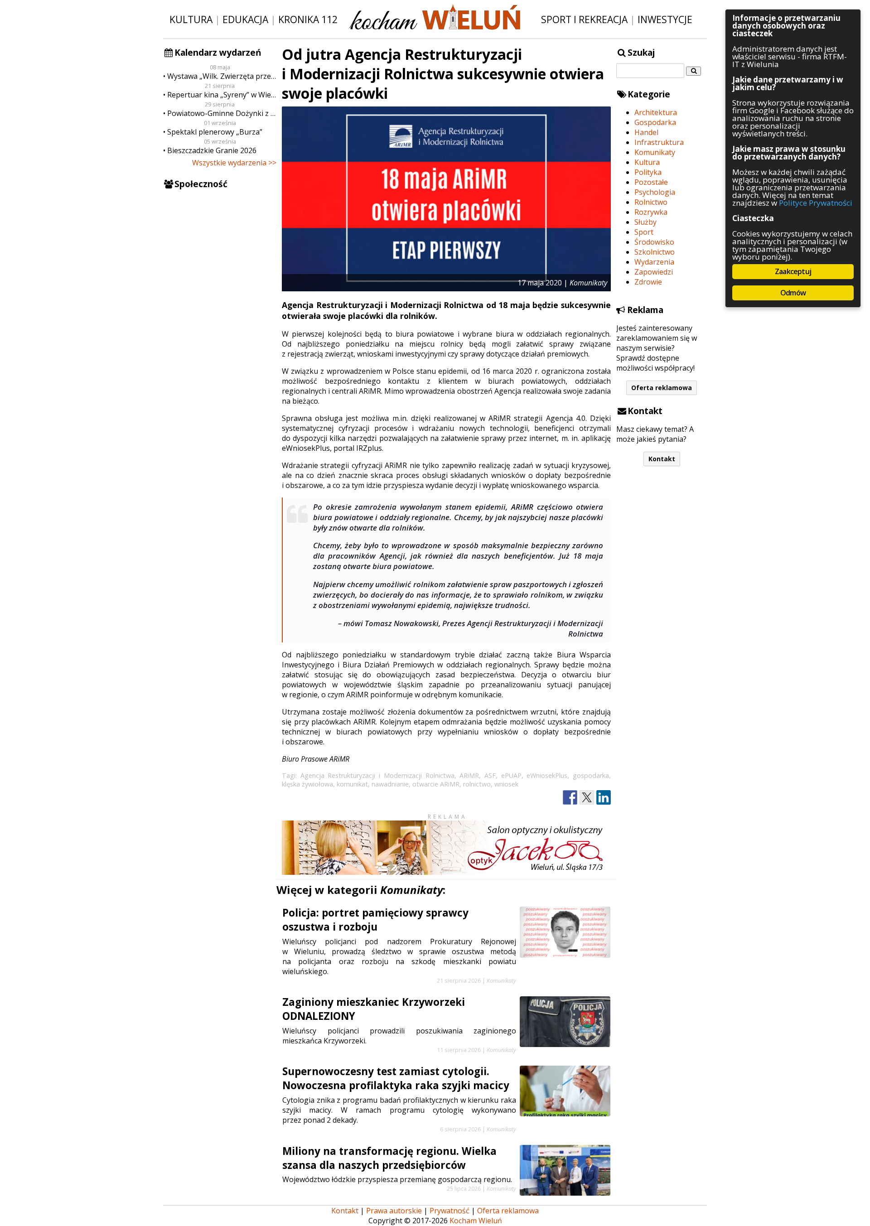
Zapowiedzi (653, 272)
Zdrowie (648, 282)
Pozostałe (651, 182)
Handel (646, 132)
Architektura (655, 112)
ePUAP (511, 775)
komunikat (352, 784)
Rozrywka (650, 212)
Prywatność (449, 1211)
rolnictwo (477, 784)
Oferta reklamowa (661, 387)
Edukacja (245, 19)
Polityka (648, 172)
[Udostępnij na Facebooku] (570, 797)
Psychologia (654, 192)
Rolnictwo (650, 202)
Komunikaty (654, 152)
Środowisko (654, 242)
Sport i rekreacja (584, 19)
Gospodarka (655, 122)
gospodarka (591, 775)
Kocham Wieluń (476, 1221)
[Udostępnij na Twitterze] (587, 797)
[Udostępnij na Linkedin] (603, 797)
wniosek (506, 784)
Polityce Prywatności (815, 203)
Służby (645, 222)
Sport (643, 232)
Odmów (793, 293)
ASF (490, 775)
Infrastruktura (659, 142)
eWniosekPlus (547, 775)
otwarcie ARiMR (435, 784)
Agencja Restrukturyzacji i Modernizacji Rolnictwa (377, 775)
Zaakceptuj (793, 271)
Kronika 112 (308, 19)
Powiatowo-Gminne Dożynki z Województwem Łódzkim (221, 113)
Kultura (191, 19)
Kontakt (661, 458)
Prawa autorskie (394, 1211)
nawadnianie (390, 784)
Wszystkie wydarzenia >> (234, 163)
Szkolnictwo (654, 252)
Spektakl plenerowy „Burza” (214, 132)
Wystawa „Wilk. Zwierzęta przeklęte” (221, 76)
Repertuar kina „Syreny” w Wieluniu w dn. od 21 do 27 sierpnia (221, 95)
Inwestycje (665, 19)
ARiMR (469, 775)
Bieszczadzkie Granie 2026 (211, 150)
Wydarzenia (654, 262)
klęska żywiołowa (307, 784)
